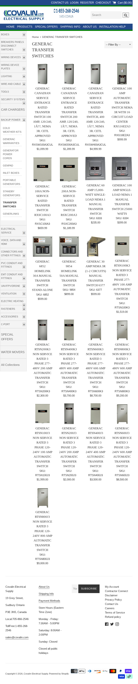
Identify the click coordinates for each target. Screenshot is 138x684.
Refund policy (113, 616)
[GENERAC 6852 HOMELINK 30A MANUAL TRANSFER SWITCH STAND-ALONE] (42, 247)
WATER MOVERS (13, 352)
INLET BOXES (11, 173)
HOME (10, 26)
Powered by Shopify (59, 674)
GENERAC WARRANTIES (11, 141)
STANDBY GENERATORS (11, 193)
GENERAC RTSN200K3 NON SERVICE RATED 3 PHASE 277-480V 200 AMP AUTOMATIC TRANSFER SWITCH (42, 363)
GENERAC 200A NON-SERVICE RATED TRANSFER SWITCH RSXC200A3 (69, 200)
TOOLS (5, 91)
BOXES (5, 34)
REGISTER (87, 2)
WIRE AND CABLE (11, 84)
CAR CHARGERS (13, 109)
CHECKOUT (104, 2)
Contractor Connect (116, 591)
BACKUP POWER (10, 120)
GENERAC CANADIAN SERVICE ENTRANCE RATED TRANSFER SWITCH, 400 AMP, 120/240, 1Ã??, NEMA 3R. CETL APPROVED (95, 112)
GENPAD (8, 165)
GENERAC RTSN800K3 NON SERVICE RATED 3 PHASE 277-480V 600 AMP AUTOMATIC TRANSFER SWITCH (122, 363)
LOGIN (74, 2)
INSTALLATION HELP (112, 26)
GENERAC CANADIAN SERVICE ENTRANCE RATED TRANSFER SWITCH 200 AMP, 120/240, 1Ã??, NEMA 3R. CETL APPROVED (68, 112)
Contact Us (111, 603)
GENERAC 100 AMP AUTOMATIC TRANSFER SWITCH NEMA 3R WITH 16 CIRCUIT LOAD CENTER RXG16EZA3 (122, 107)
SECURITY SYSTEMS (13, 99)
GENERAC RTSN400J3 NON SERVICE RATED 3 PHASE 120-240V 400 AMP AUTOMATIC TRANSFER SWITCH (95, 447)
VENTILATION (8, 293)
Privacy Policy (113, 599)
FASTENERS (8, 309)
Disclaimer (111, 595)
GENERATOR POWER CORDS (11, 154)
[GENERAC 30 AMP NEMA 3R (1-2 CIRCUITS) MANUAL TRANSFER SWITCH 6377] (95, 247)
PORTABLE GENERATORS (11, 182)
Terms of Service (115, 612)
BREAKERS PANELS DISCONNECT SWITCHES (12, 46)
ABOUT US (90, 26)
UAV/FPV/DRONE (10, 286)
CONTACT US (60, 2)
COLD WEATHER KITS (12, 130)
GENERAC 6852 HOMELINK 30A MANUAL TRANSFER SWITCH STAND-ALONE (42, 276)
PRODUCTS (24, 26)
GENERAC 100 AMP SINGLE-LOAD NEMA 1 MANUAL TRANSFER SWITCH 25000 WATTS (122, 199)
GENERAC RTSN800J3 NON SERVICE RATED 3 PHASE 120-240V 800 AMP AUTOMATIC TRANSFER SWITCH (42, 531)
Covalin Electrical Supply (36, 674)
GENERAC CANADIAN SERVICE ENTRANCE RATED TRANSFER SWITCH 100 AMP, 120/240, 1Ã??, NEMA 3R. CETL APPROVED (42, 112)
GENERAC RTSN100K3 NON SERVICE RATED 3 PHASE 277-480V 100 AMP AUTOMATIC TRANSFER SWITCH (122, 279)
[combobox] (106, 15)
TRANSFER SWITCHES (10, 204)
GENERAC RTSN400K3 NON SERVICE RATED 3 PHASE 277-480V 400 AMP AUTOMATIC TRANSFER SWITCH (69, 363)
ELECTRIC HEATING (12, 301)
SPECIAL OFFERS (46, 26)
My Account (112, 586)
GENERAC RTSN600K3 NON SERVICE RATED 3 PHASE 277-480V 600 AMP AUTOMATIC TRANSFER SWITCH (95, 363)
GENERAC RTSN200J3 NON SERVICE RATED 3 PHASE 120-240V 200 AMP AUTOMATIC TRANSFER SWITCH (69, 447)
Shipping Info (46, 593)
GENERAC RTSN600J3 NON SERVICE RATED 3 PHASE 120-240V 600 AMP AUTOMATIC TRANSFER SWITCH (122, 447)
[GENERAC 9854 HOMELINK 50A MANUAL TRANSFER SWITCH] (69, 247)
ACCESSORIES (9, 316)
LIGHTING (6, 76)
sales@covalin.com (17, 637)
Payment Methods (49, 600)
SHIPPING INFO (70, 26)
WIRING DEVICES (11, 57)
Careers (109, 608)
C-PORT (5, 324)
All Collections (10, 364)
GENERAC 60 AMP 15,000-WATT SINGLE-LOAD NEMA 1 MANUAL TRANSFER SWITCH (95, 199)
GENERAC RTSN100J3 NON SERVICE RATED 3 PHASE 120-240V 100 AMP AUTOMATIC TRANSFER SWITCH (42, 447)
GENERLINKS (11, 214)
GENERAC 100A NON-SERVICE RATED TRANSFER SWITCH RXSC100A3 (42, 200)
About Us (44, 586)
